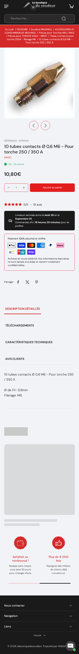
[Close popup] (73, 592)
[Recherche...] (64, 19)
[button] (52, 187)
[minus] (8, 187)
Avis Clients (14, 359)
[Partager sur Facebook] (18, 282)
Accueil (9, 29)
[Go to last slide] (33, 125)
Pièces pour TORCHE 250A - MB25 (27, 36)
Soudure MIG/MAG (41, 29)
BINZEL (8, 157)
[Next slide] (45, 125)
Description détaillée (22, 309)
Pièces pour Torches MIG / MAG (56, 32)
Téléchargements (19, 325)
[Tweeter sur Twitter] (27, 282)
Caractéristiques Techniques (28, 342)
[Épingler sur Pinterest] (36, 282)
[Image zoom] (39, 83)
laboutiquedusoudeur (29, 646)
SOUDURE (22, 29)
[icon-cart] (70, 6)
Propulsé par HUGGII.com (57, 646)
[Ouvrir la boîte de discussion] (71, 646)
